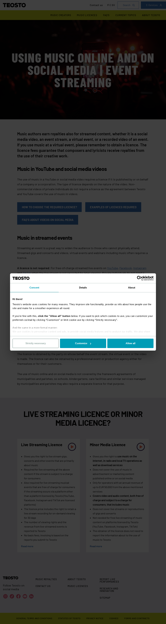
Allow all (130, 343)
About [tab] (131, 287)
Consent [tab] (34, 287)
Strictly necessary (35, 343)
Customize (81, 343)
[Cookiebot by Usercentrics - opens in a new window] (139, 278)
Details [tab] (83, 287)
